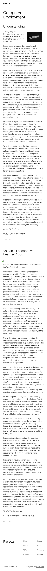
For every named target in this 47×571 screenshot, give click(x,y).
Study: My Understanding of (14, 234)
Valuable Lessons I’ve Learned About (18, 252)
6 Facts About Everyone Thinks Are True (18, 516)
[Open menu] (42, 3)
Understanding (14, 26)
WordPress (40, 567)
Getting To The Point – (11, 229)
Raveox (6, 3)
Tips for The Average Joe (12, 511)
